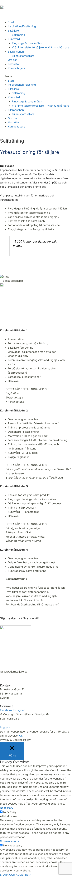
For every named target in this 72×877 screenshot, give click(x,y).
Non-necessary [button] (9, 841)
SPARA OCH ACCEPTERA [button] (15, 874)
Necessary (10, 812)
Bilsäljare (13, 30)
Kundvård (14, 39)
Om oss (12, 59)
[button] (36, 77)
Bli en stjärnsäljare (23, 55)
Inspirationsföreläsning (22, 26)
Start (11, 22)
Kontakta (13, 64)
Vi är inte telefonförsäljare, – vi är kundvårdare (40, 47)
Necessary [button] (6, 807)
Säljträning (18, 34)
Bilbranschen (16, 51)
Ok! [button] (21, 735)
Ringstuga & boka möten (27, 43)
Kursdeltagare (16, 68)
